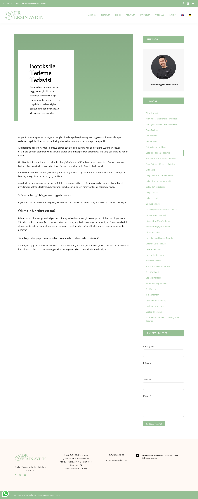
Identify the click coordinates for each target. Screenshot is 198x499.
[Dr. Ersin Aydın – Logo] (24, 9)
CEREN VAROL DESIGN (53, 495)
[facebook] (183, 3)
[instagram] (188, 3)
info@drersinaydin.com (116, 460)
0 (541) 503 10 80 (116, 455)
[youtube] (193, 3)
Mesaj (147, 395)
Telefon (147, 379)
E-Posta (148, 363)
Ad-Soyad (148, 346)
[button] (160, 457)
